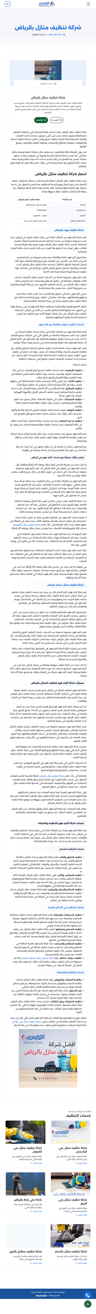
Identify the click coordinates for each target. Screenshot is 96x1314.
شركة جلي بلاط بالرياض (28, 1199)
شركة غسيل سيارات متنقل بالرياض (37, 958)
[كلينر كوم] (47, 4)
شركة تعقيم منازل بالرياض (51, 776)
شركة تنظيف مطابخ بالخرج (26, 1251)
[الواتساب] (87, 1304)
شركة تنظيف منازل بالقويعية (26, 525)
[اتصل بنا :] (87, 1295)
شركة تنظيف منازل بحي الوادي (26, 1021)
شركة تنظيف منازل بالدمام (71, 1251)
